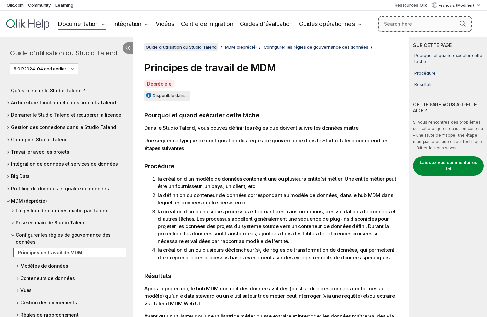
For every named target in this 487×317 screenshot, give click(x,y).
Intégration (127, 23)
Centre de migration (207, 23)
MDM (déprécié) (29, 201)
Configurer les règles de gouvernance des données (63, 238)
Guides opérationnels (327, 23)
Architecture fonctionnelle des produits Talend (63, 102)
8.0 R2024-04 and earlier (40, 68)
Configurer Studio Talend (39, 139)
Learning (64, 5)
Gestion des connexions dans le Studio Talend (63, 127)
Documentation (78, 23)
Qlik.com (15, 5)
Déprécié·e (159, 84)
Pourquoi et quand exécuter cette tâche (448, 58)
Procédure (425, 73)
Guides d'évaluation (266, 23)
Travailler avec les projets (40, 152)
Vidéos (165, 23)
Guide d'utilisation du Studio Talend (63, 53)
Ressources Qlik (411, 5)
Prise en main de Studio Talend (51, 222)
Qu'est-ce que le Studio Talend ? (48, 90)
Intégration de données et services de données (64, 164)
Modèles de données (44, 266)
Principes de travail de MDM (50, 252)
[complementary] (448, 177)
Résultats (423, 84)
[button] (463, 23)
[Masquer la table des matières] (128, 48)
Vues (26, 290)
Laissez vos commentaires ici (448, 166)
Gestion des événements (48, 302)
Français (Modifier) (457, 5)
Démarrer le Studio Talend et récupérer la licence (66, 115)
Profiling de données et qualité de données (60, 188)
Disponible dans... (171, 95)
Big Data (20, 176)
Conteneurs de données (47, 278)
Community (39, 5)
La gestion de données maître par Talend (62, 210)
